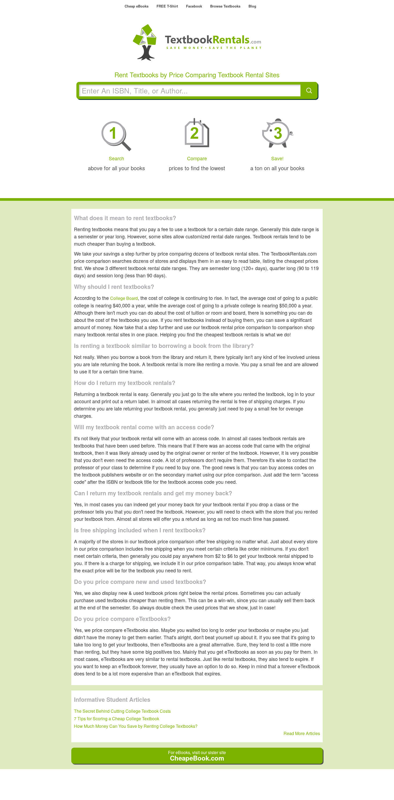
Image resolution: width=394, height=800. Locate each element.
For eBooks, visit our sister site (197, 755)
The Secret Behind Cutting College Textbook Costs (122, 711)
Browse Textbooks (225, 6)
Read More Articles (302, 733)
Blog (252, 6)
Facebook (194, 6)
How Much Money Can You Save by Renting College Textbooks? (136, 726)
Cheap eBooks (136, 6)
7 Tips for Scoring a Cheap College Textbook (116, 718)
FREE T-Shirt (167, 6)
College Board (124, 298)
